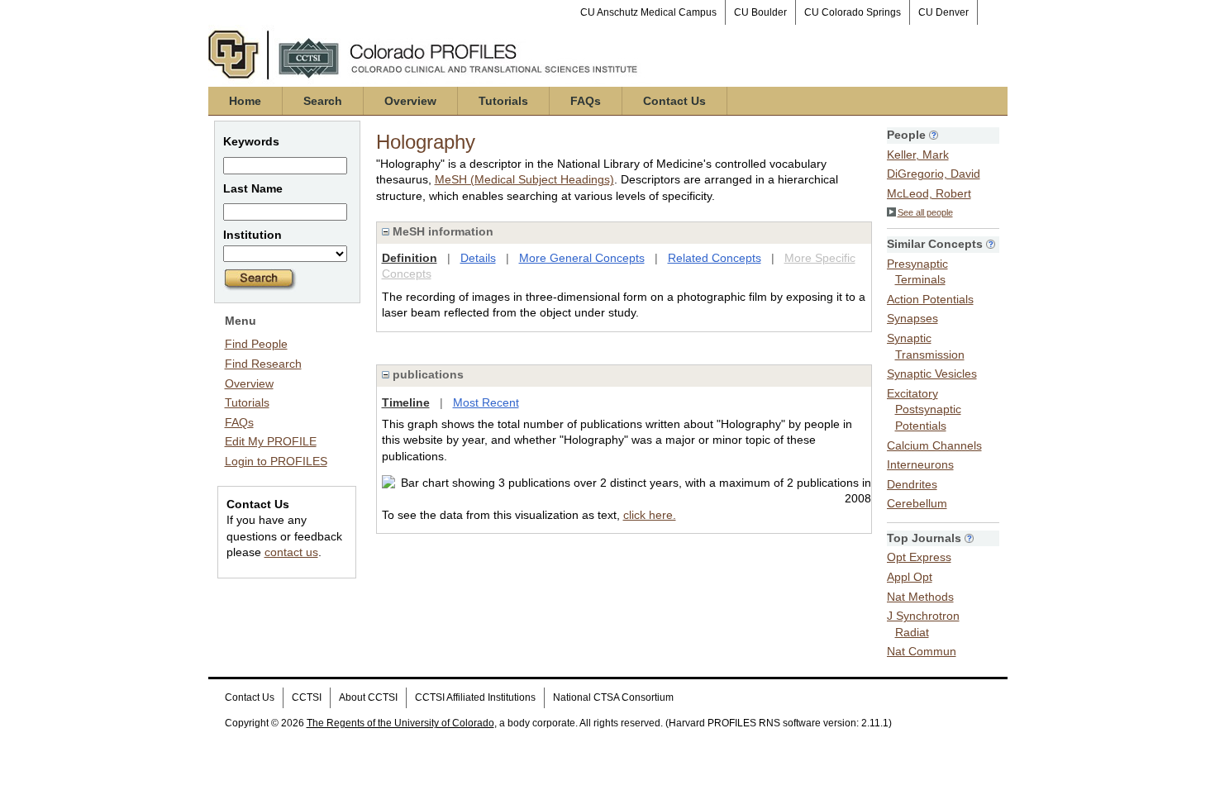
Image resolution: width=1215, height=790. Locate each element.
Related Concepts (714, 257)
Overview (410, 100)
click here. (649, 514)
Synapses (912, 318)
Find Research (263, 363)
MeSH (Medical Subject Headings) (524, 179)
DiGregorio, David (933, 173)
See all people (925, 212)
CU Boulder (760, 12)
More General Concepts (582, 257)
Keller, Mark (918, 154)
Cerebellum (917, 503)
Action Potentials (930, 299)
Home (245, 100)
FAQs (585, 100)
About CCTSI (368, 697)
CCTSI (307, 697)
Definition (409, 257)
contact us (291, 552)
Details (478, 257)
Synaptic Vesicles (932, 373)
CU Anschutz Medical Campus (648, 12)
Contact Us (674, 100)
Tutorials (503, 100)
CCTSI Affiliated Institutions (475, 697)
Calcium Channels (934, 445)
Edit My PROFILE (271, 441)
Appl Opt (909, 576)
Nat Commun (921, 651)
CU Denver (943, 12)
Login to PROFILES (276, 461)
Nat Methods (920, 596)
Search (322, 100)
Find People (256, 343)
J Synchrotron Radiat (923, 624)
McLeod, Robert (929, 193)
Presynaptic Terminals (917, 272)
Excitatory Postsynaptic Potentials (924, 409)
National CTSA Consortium (613, 697)
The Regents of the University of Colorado (400, 723)
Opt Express (919, 557)
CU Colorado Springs (852, 12)
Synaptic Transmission (926, 346)
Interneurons (920, 464)
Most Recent (486, 402)
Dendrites (912, 484)
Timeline (406, 402)
